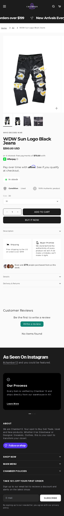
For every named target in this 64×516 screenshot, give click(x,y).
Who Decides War (12, 133)
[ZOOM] (56, 108)
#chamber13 (10, 362)
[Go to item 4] (38, 120)
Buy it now (32, 220)
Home (4, 28)
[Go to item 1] (7, 120)
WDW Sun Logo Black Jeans (32, 28)
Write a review (32, 324)
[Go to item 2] (17, 120)
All (13, 28)
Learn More (13, 403)
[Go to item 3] (28, 120)
